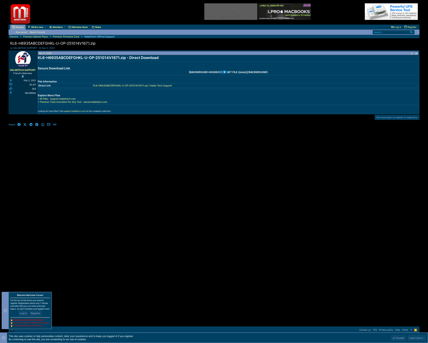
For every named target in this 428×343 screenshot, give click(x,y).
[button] (45, 27)
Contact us (365, 329)
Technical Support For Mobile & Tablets (31, 322)
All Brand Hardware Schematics (27, 325)
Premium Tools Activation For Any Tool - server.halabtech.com (73, 101)
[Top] (411, 329)
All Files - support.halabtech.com (58, 98)
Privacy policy (386, 329)
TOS (375, 329)
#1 (416, 53)
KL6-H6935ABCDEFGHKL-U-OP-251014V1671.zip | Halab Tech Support (132, 85)
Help (397, 329)
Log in (23, 313)
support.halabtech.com (74, 111)
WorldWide (30, 93)
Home (405, 329)
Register (35, 313)
